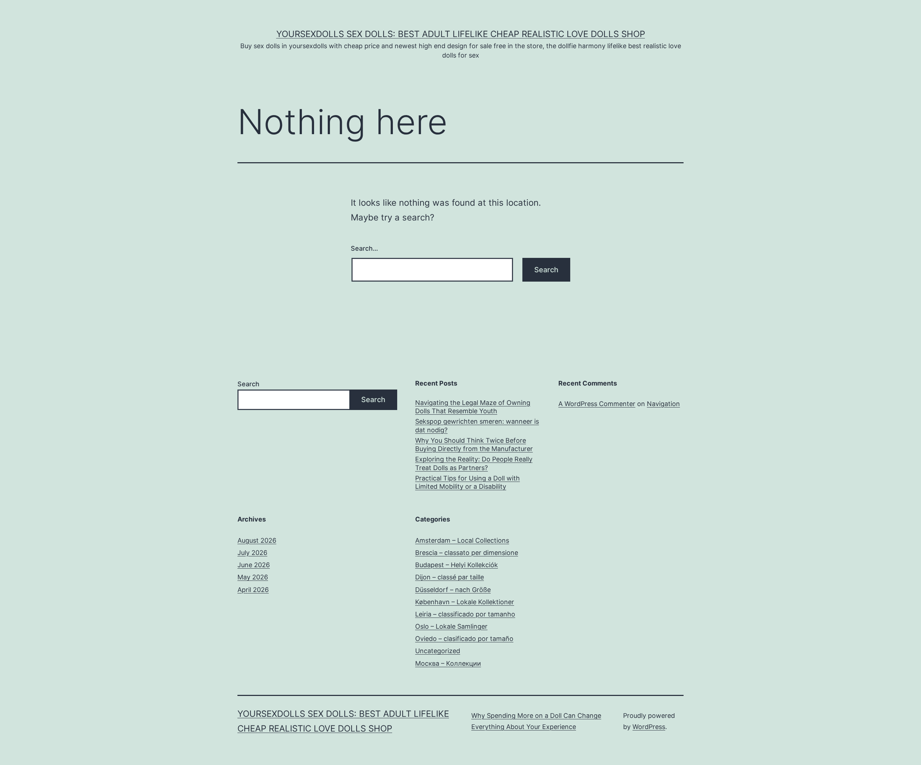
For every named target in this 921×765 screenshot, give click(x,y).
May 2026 (252, 577)
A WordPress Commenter (596, 403)
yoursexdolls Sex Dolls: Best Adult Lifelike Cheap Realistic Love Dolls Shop (460, 34)
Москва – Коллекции (448, 663)
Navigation (663, 403)
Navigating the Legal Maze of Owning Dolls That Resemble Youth (472, 407)
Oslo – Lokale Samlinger (451, 626)
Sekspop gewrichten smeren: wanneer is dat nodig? (477, 425)
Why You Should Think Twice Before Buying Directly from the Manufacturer (474, 444)
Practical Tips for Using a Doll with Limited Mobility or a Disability (467, 482)
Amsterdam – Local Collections (462, 540)
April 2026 (253, 589)
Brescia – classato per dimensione (466, 552)
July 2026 (252, 552)
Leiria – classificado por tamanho (465, 614)
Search (248, 384)
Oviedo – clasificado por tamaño (464, 638)
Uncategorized (437, 651)
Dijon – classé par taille (449, 577)
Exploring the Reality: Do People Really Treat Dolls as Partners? (473, 463)
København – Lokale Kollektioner (464, 602)
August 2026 (256, 540)
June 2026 (253, 565)
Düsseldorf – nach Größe (453, 589)
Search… (364, 248)
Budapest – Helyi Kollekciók (456, 565)
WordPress (648, 726)
